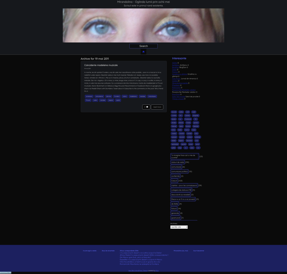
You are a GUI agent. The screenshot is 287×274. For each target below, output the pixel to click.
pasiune (174, 137)
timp (179, 148)
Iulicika (175, 81)
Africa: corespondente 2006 (129, 251)
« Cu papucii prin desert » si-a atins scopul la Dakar (141, 253)
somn (197, 144)
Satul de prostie (178, 96)
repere (111, 100)
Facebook (188, 119)
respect (181, 140)
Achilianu (175, 65)
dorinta (108, 96)
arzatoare (89, 96)
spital (118, 100)
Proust (88, 100)
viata (191, 148)
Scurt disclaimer (198, 251)
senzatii (184, 144)
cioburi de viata (177, 162)
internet (174, 126)
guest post (175, 218)
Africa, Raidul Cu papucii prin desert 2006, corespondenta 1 (144, 255)
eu (180, 119)
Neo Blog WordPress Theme (137, 270)
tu (185, 148)
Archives (173, 223)
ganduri (196, 122)
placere (182, 137)
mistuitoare (152, 96)
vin (198, 148)
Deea (174, 69)
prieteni (190, 137)
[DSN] (174, 63)
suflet (173, 148)
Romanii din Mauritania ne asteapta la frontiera (139, 264)
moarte (181, 133)
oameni (189, 133)
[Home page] (143, 52)
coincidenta (99, 96)
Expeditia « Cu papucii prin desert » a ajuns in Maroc (141, 259)
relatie (173, 140)
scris (196, 140)
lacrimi (188, 126)
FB (195, 119)
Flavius (175, 72)
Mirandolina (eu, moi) (181, 251)
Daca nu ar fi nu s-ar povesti (183, 199)
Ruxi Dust (176, 94)
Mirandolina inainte (180, 83)
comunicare (176, 167)
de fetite (174, 204)
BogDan (175, 67)
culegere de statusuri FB (181, 190)
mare (193, 130)
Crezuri (174, 181)
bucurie (174, 112)
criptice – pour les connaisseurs (184, 185)
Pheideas (176, 85)
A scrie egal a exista (89, 251)
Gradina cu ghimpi (179, 74)
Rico (157, 270)
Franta (188, 122)
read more (157, 107)
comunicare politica (179, 171)
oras (196, 133)
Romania (189, 140)
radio (95, 100)
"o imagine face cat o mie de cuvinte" (183, 156)
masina (174, 133)
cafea (181, 112)
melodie (142, 96)
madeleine (133, 96)
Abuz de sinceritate (108, 251)
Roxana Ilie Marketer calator (184, 90)
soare (190, 144)
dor (181, 115)
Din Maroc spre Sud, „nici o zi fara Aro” (135, 257)
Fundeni (116, 96)
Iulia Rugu (176, 78)
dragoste (195, 115)
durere (174, 119)
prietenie (197, 137)
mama (187, 130)
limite (173, 130)
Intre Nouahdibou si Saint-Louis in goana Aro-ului (140, 262)
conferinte (175, 176)
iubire (124, 96)
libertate (195, 126)
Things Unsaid (178, 99)
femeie (174, 122)
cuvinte (174, 115)
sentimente (175, 144)
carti (187, 112)
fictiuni (174, 208)
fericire (181, 122)
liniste (180, 130)
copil (193, 112)
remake (102, 100)
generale (175, 213)
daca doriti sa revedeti (180, 194)
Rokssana (176, 87)
